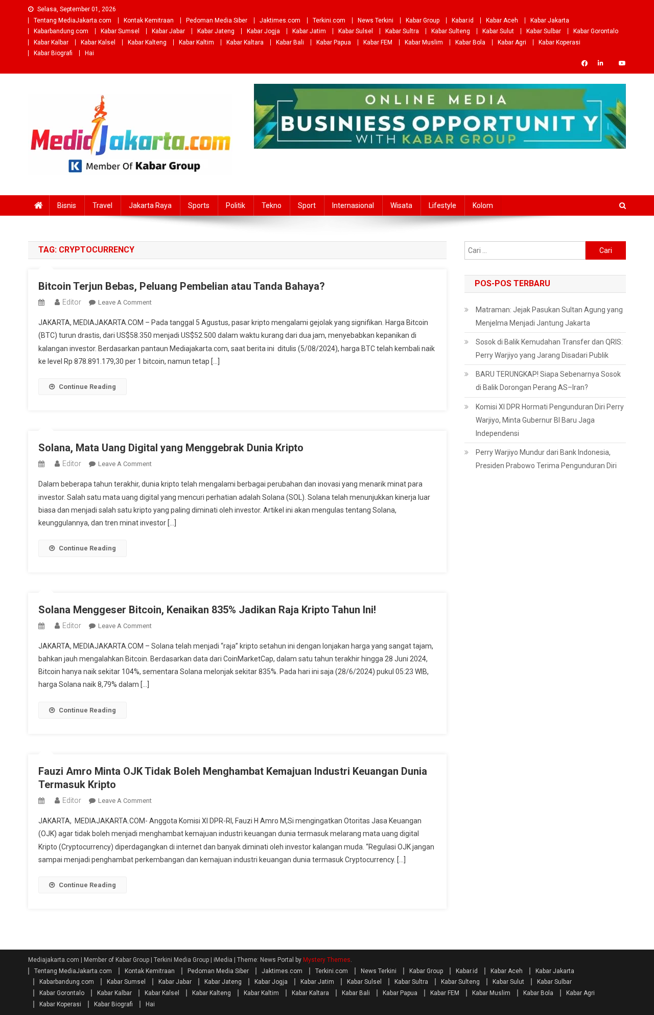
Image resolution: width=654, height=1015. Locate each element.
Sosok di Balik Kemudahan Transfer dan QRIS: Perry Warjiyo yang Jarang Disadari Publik (549, 348)
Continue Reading (87, 386)
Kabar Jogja (263, 31)
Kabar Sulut (498, 31)
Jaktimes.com (280, 20)
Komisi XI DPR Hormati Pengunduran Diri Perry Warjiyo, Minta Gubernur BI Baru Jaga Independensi (550, 420)
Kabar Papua (333, 42)
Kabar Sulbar (543, 31)
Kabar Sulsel (355, 31)
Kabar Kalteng (147, 42)
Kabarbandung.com (61, 31)
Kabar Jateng (216, 31)
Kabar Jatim (309, 31)
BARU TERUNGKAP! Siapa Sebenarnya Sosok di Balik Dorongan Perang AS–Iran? (548, 380)
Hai (89, 53)
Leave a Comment (125, 302)
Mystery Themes (327, 959)
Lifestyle (442, 205)
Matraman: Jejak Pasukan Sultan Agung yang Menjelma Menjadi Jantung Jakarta (549, 316)
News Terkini (375, 20)
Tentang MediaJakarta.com (72, 20)
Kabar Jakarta (549, 20)
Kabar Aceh (502, 20)
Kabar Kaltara (245, 42)
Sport (307, 205)
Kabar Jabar (168, 31)
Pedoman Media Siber (216, 20)
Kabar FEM (377, 42)
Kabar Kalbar (51, 42)
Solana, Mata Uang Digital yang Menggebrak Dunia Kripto (170, 448)
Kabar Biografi (53, 53)
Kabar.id (463, 20)
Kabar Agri (512, 42)
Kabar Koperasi (559, 42)
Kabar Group (422, 20)
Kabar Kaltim (196, 42)
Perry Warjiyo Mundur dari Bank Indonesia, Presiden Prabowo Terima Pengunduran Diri (546, 459)
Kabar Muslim (424, 42)
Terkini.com (329, 20)
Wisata (401, 205)
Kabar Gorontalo (595, 31)
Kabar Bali (290, 42)
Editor (71, 302)
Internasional (353, 205)
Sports (198, 205)
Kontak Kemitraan (149, 20)
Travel (102, 205)
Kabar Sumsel (120, 31)
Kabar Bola (470, 42)
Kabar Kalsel (98, 42)
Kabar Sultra (402, 31)
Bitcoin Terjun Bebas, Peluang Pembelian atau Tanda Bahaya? (181, 286)
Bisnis (66, 205)
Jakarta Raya (150, 205)
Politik (235, 205)
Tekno (272, 205)
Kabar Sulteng (450, 31)
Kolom (483, 205)
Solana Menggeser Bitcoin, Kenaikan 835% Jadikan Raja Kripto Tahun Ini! (207, 610)
